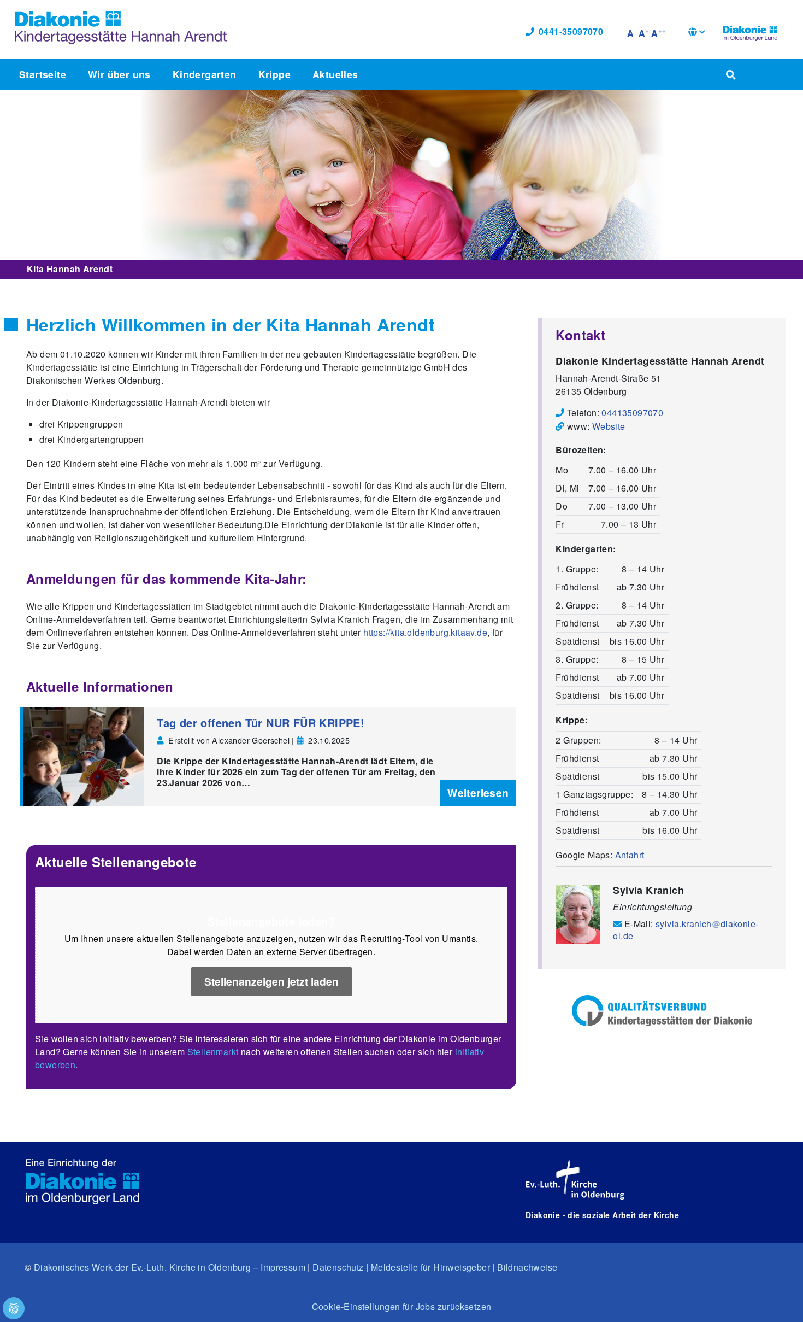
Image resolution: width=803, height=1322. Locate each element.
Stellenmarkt (213, 1051)
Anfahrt (630, 855)
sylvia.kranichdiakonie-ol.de (685, 929)
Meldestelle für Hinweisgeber (430, 1267)
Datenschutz (337, 1267)
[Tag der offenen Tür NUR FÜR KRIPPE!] (83, 756)
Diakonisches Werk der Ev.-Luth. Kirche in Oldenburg (142, 1267)
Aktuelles (335, 74)
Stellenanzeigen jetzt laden (271, 981)
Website (608, 426)
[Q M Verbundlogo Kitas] (662, 1010)
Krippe (274, 74)
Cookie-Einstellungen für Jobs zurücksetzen (402, 1306)
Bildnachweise (527, 1267)
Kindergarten (205, 74)
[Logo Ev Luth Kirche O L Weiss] (575, 1179)
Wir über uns (119, 74)
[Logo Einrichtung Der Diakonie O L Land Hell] (82, 1181)
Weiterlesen (478, 792)
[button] (696, 33)
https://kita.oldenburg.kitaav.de (425, 632)
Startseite (42, 74)
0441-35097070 (571, 31)
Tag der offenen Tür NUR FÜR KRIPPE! (260, 722)
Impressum (283, 1267)
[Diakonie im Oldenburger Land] (750, 31)
